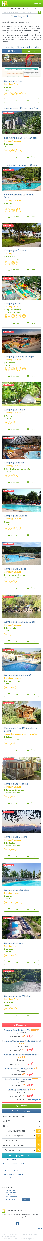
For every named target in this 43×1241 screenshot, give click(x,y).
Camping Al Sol (12, 303)
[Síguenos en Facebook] (18, 1223)
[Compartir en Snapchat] (23, 8)
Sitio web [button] (15, 100)
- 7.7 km (13, 1163)
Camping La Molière (15, 409)
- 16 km (8, 1178)
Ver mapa (23, 1106)
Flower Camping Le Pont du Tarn (19, 196)
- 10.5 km (11, 1170)
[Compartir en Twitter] (19, 8)
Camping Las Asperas (16, 783)
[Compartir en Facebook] (15, 8)
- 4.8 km (9, 1159)
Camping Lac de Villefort (17, 996)
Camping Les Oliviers (15, 836)
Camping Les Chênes (15, 515)
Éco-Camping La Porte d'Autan (21, 137)
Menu (36, 3)
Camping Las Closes (15, 568)
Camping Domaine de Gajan (19, 356)
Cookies (26, 1199)
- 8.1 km (9, 1167)
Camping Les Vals (14, 942)
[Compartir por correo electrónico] (31, 8)
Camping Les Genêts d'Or (18, 674)
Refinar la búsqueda (23, 1111)
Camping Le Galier (14, 462)
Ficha (32, 100)
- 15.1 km (13, 1174)
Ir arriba (37, 1228)
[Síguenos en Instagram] (25, 1223)
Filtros (13, 51)
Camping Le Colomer (15, 250)
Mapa (33, 51)
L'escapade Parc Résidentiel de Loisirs (21, 729)
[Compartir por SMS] (35, 8)
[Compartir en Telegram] (27, 8)
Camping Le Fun (13, 81)
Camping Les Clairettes (16, 889)
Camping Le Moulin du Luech (20, 621)
